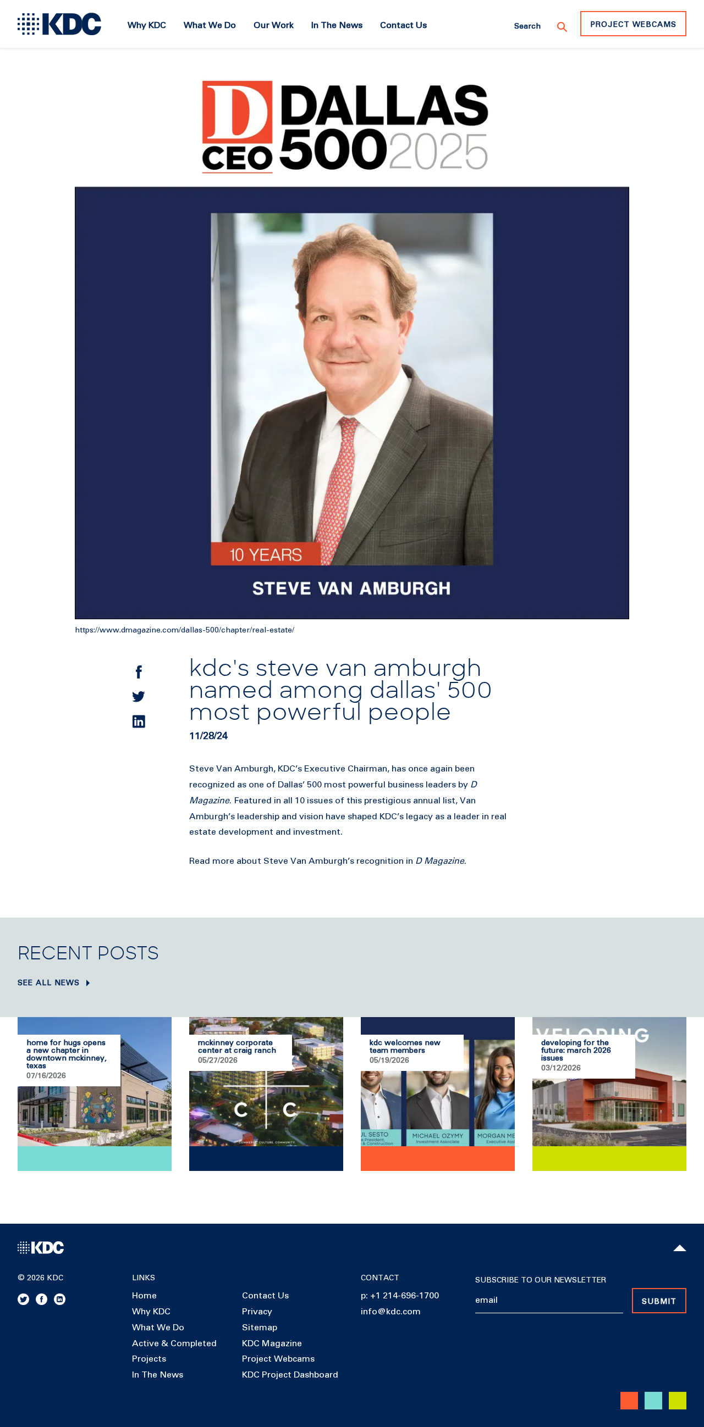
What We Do (158, 1327)
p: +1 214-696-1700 (400, 1295)
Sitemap (259, 1327)
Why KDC (151, 1311)
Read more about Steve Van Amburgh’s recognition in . (327, 861)
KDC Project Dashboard (290, 1374)
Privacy (257, 1311)
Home (144, 1295)
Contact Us (265, 1295)
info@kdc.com (391, 1311)
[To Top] (679, 1247)
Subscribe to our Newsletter (540, 1280)
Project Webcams (633, 25)
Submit (659, 1302)
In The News (157, 1374)
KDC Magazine (272, 1343)
